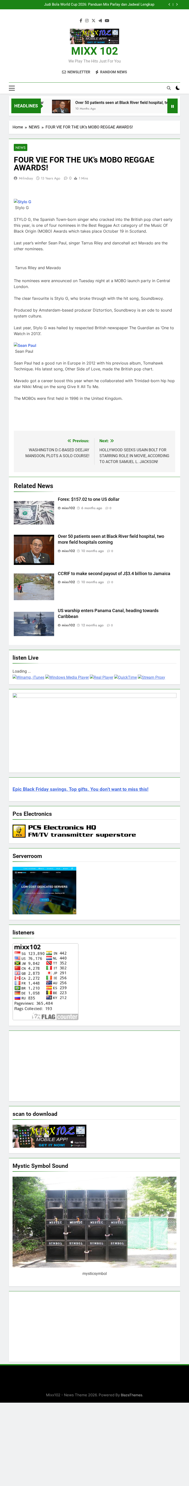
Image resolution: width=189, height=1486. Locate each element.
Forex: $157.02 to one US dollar (89, 499)
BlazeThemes (131, 1395)
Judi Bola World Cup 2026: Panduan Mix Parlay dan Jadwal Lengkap (99, 5)
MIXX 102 (94, 51)
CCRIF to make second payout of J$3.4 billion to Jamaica (114, 573)
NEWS (21, 147)
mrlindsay (26, 178)
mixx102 (68, 507)
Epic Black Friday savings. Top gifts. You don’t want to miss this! (80, 789)
